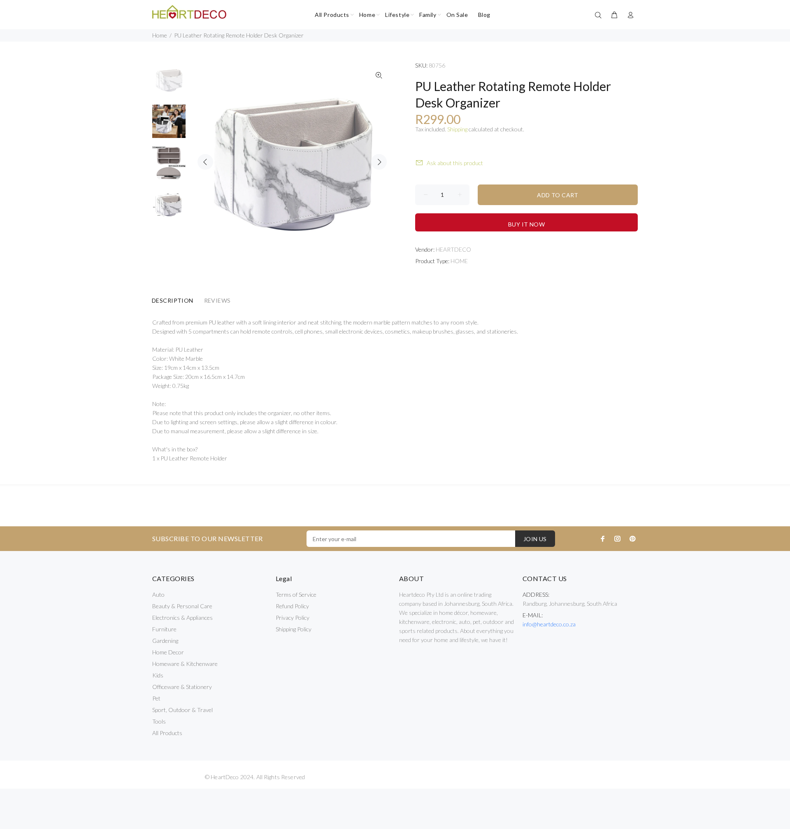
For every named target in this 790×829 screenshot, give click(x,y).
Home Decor (168, 652)
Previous (205, 162)
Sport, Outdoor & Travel (182, 709)
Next (379, 162)
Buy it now (526, 224)
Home (159, 35)
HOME (459, 260)
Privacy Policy (292, 617)
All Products (167, 732)
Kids (157, 675)
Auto (158, 594)
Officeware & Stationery (182, 686)
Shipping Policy (293, 629)
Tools (159, 721)
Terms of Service (296, 594)
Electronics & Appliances (182, 617)
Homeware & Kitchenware (185, 663)
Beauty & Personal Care (182, 605)
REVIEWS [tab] (217, 300)
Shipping (457, 129)
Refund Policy (292, 605)
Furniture (164, 629)
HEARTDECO (453, 249)
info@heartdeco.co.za (549, 624)
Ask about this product (455, 162)
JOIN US (535, 538)
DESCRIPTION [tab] (172, 300)
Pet (156, 698)
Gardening (165, 640)
